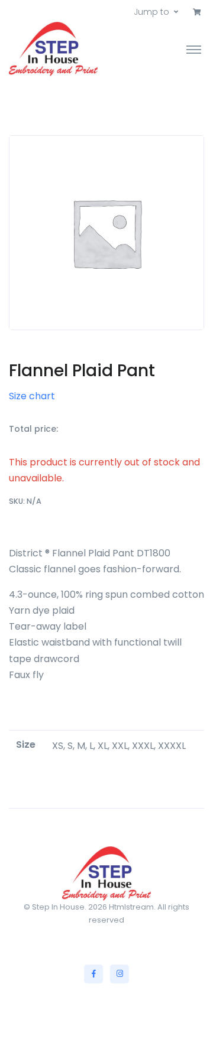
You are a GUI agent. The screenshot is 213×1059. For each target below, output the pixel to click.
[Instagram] (119, 973)
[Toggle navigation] (193, 49)
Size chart (32, 396)
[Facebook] (93, 973)
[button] (197, 12)
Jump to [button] (151, 12)
